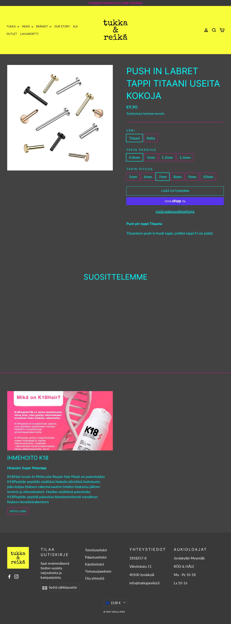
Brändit (42, 26)
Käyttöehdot (94, 564)
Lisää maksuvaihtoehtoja (175, 211)
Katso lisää (18, 511)
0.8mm (134, 157)
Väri (130, 130)
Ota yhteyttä (94, 578)
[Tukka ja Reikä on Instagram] (16, 576)
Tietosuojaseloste (98, 571)
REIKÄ (26, 26)
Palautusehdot (96, 557)
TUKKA (11, 26)
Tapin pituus (139, 169)
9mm (192, 176)
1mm (151, 157)
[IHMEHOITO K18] (60, 420)
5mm (133, 176)
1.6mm (185, 157)
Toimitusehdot (96, 550)
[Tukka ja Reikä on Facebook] (9, 576)
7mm (163, 176)
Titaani (134, 138)
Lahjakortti (29, 34)
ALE (75, 26)
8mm (177, 176)
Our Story (62, 26)
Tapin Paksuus (141, 150)
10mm (208, 176)
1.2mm (167, 157)
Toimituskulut (134, 113)
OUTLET (11, 34)
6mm (148, 176)
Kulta (151, 138)
